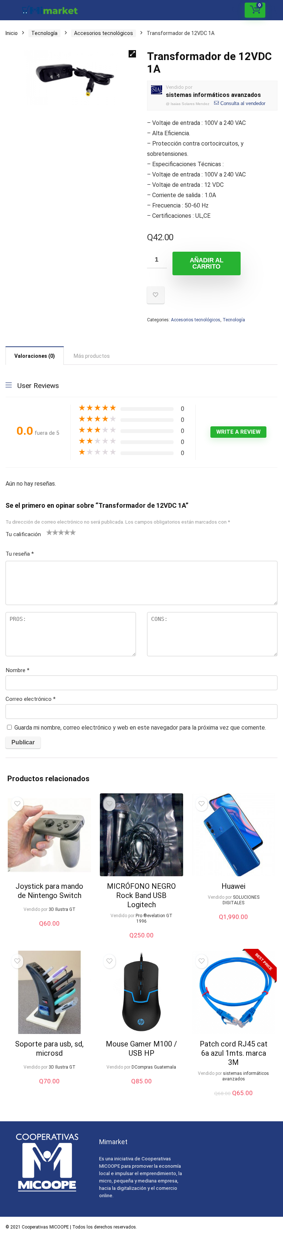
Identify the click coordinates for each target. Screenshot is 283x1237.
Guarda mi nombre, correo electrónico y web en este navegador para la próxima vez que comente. (140, 727)
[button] (132, 53)
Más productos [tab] (92, 356)
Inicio (12, 33)
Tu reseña (20, 554)
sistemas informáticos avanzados (213, 94)
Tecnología (44, 33)
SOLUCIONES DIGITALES (241, 900)
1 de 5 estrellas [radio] (49, 532)
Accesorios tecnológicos (103, 33)
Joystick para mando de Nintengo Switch (49, 891)
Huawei (233, 886)
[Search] (236, 10)
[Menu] (9, 10)
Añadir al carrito (206, 263)
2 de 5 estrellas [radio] (52, 532)
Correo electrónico (31, 699)
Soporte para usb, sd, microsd (49, 1048)
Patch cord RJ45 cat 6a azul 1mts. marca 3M (234, 1053)
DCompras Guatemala (154, 1067)
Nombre (17, 670)
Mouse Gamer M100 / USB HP (141, 1048)
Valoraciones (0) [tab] (34, 356)
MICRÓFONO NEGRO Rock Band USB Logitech (141, 895)
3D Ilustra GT (62, 909)
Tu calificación (23, 534)
